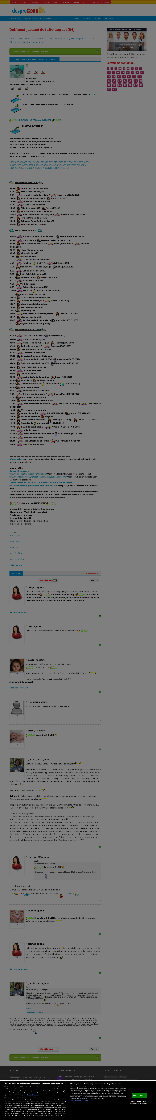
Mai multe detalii (32, 1095)
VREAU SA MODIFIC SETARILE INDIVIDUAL (138, 1102)
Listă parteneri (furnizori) (79, 1100)
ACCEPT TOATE (139, 1095)
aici (5, 1109)
